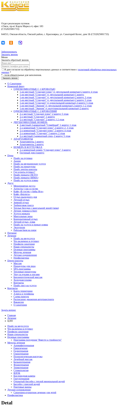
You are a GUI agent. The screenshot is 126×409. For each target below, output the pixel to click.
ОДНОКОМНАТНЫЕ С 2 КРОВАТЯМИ (35, 111)
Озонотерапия (21, 353)
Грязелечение (21, 348)
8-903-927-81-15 (116, 15)
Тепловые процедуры (25, 271)
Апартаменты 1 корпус (32, 141)
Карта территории (23, 291)
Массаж (18, 263)
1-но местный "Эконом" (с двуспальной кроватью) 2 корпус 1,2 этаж (56, 105)
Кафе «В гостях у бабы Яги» (28, 191)
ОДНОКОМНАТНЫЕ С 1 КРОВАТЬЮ (34, 89)
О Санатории (14, 83)
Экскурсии (19, 227)
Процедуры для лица (24, 266)
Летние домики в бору (25, 210)
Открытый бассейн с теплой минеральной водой (39, 381)
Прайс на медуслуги (24, 238)
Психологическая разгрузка (28, 356)
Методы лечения (22, 252)
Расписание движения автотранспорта (34, 299)
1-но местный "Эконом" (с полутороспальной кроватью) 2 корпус (54, 108)
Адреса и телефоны (24, 293)
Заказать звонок (9, 54)
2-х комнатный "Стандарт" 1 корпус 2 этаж (42, 133)
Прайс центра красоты (25, 169)
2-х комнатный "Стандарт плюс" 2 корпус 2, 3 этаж (47, 127)
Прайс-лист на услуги (25, 285)
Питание (12, 233)
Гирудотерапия (21, 378)
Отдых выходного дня (25, 197)
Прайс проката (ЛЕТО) (26, 175)
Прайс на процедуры (24, 166)
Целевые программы (24, 249)
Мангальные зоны (23, 216)
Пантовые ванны (23, 387)
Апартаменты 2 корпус (32, 144)
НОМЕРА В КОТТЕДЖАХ (28, 147)
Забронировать (9, 51)
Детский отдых (22, 199)
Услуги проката (22, 213)
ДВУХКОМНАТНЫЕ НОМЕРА (30, 122)
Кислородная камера (24, 376)
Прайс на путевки (23, 158)
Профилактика (21, 258)
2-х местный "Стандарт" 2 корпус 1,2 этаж (42, 119)
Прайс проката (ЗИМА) (26, 177)
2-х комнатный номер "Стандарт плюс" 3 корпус (45, 150)
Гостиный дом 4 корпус (32, 152)
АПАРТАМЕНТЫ (23, 139)
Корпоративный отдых (26, 219)
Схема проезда (21, 296)
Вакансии (19, 302)
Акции (17, 161)
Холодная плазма (23, 280)
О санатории (20, 305)
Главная (11, 315)
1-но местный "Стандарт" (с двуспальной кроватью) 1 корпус (52, 94)
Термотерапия (21, 367)
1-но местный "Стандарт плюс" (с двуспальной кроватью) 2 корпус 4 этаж (59, 92)
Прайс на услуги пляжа (26, 180)
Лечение (11, 235)
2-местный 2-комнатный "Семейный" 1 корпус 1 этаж (48, 125)
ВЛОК (17, 373)
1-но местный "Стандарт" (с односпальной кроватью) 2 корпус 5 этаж (56, 103)
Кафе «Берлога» (22, 194)
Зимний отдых (21, 202)
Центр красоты (15, 260)
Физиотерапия (21, 365)
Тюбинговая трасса (24, 205)
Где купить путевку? (24, 172)
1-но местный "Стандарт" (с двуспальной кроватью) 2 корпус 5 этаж (56, 100)
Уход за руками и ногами (27, 274)
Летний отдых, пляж (24, 222)
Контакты (19, 282)
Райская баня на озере (25, 230)
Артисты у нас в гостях (26, 188)
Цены (10, 155)
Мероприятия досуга (24, 186)
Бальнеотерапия (22, 362)
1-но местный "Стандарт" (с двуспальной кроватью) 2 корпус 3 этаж (56, 97)
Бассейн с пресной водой (27, 384)
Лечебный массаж (23, 359)
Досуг (10, 183)
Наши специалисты (24, 246)
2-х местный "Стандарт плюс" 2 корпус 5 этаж (44, 114)
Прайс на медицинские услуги (30, 163)
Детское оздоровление (25, 255)
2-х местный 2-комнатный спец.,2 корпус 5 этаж (45, 136)
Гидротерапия (21, 351)
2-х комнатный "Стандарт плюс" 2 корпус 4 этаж (45, 130)
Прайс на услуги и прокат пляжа (31, 224)
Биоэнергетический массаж (28, 277)
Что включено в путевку (26, 241)
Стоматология (21, 370)
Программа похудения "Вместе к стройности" (38, 340)
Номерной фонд (15, 86)
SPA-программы (22, 269)
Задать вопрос (8, 310)
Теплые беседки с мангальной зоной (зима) (36, 208)
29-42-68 (120, 18)
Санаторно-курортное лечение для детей (35, 392)
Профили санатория (24, 244)
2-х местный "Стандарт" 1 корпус (37, 116)
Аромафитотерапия (24, 345)
